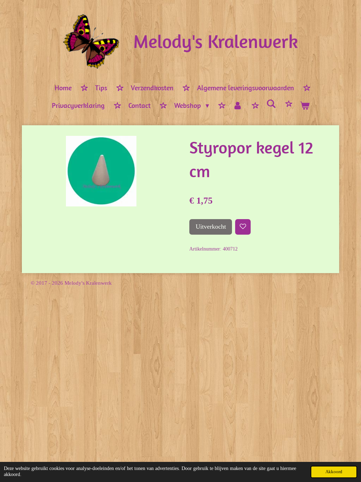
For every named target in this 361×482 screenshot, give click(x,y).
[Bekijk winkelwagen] (304, 106)
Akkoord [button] (333, 471)
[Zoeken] (271, 104)
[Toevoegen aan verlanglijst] (243, 227)
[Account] (237, 106)
